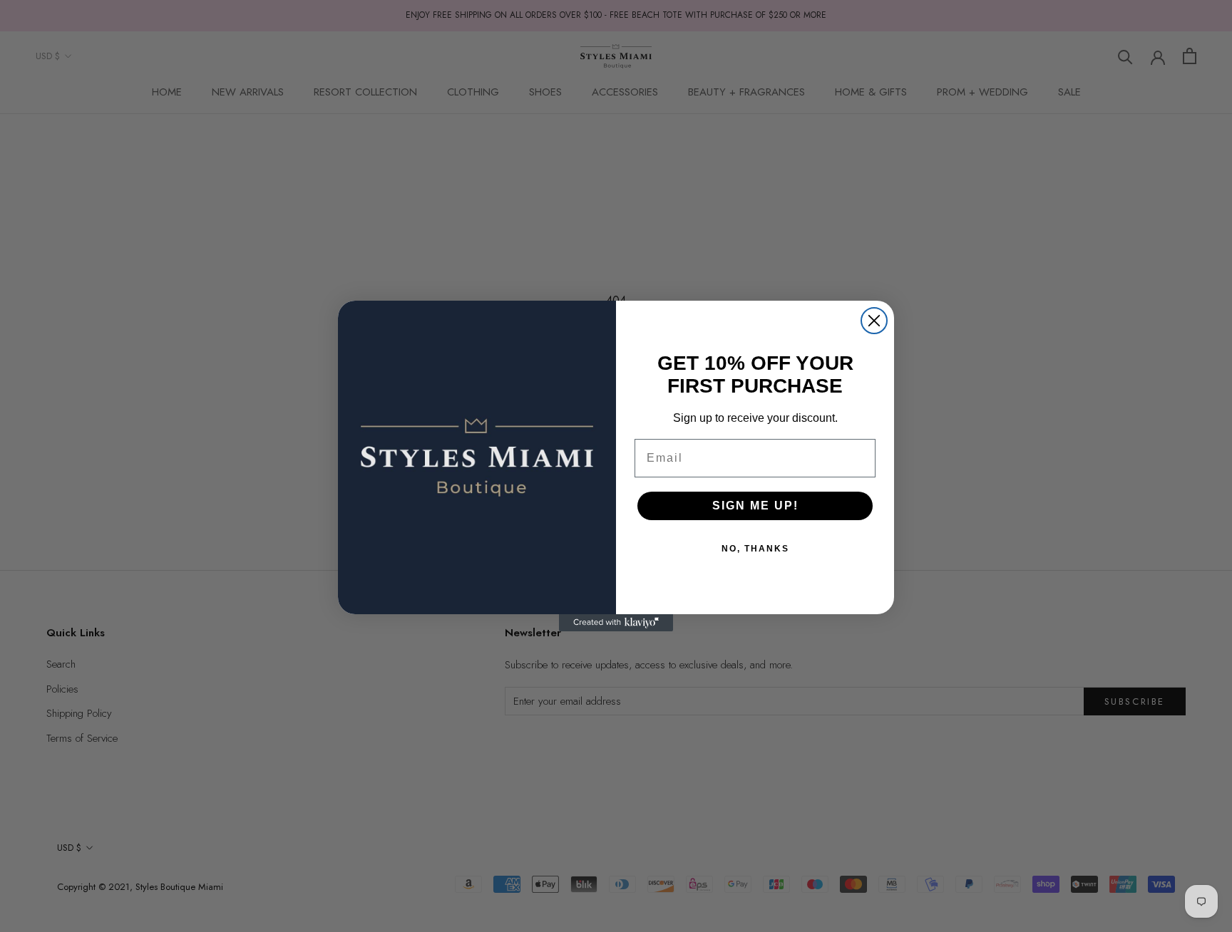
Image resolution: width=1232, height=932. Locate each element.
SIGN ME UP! (755, 505)
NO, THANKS (755, 549)
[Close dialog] (874, 320)
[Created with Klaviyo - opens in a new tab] (616, 622)
